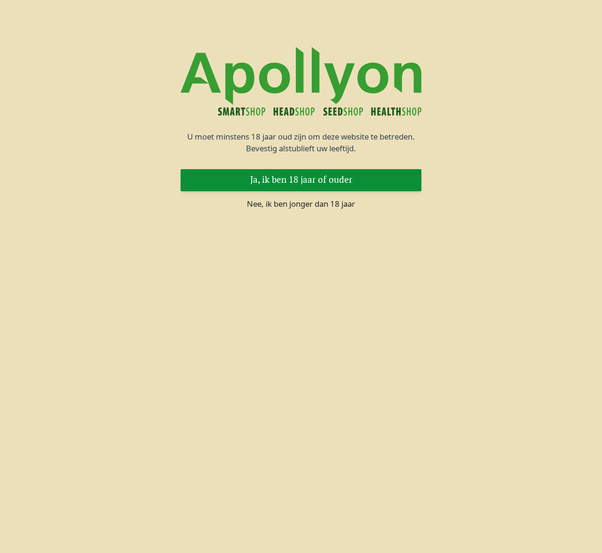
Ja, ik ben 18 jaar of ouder (301, 180)
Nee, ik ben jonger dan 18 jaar (301, 203)
